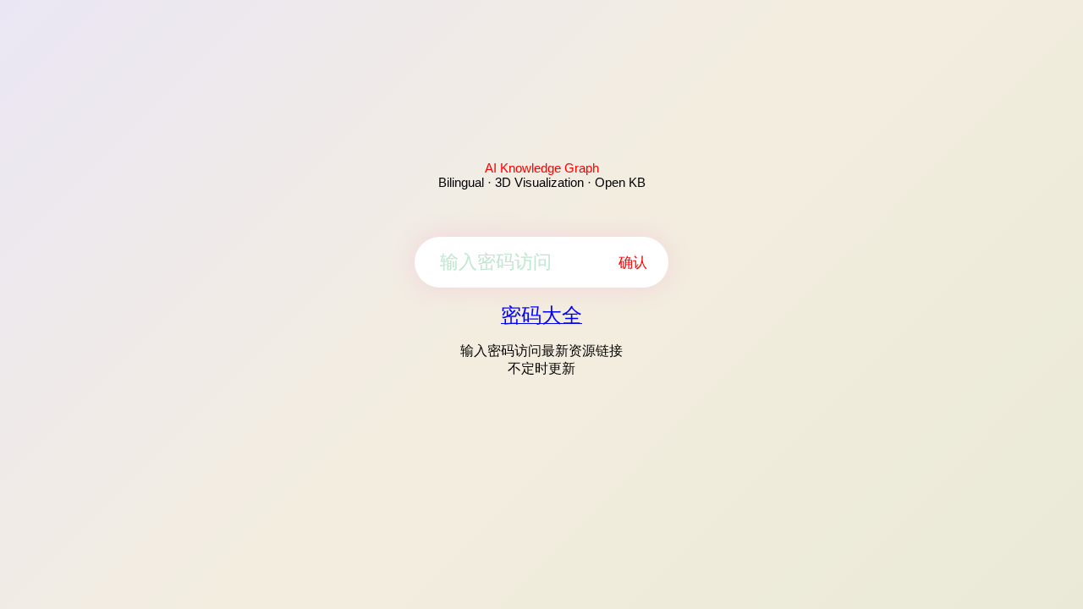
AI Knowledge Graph (542, 168)
